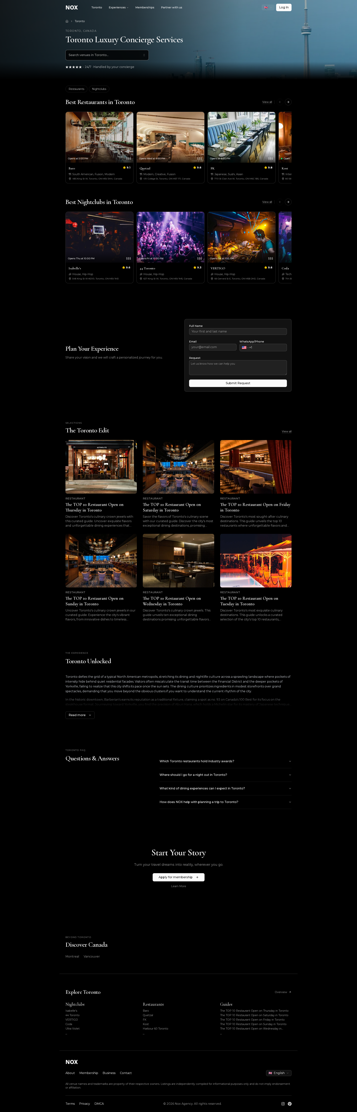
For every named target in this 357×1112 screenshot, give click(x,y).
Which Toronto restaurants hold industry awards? (197, 761)
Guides (226, 1004)
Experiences (117, 7)
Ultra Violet (72, 1028)
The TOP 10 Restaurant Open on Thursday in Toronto (254, 1010)
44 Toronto (72, 1015)
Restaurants (76, 89)
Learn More (178, 886)
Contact (126, 1073)
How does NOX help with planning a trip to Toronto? (199, 802)
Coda (68, 1024)
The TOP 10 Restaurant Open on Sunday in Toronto (253, 1024)
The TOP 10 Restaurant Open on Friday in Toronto (252, 1019)
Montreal (72, 956)
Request (194, 358)
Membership (88, 1073)
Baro (146, 1010)
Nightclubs (99, 89)
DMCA (99, 1103)
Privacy (84, 1103)
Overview (281, 992)
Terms (70, 1103)
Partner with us (171, 7)
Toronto (96, 7)
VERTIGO (71, 1019)
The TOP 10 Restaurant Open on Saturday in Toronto (254, 1015)
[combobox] (268, 7)
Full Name (196, 326)
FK (144, 1019)
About (70, 1073)
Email (193, 341)
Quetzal (148, 1015)
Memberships (144, 7)
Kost (146, 1024)
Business (109, 1073)
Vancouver (92, 956)
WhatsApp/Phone (251, 341)
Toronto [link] (80, 21)
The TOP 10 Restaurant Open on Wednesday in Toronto (251, 1028)
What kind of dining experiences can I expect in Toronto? (202, 788)
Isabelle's (71, 1010)
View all (267, 102)
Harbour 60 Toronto (155, 1028)
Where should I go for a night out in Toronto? (193, 775)
